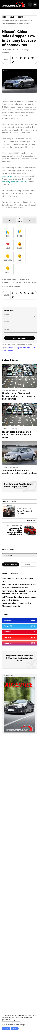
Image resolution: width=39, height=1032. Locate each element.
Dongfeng (7, 283)
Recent (28, 564)
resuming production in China (15, 182)
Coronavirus (24, 279)
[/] (30, 4)
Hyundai (9, 525)
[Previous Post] (9, 511)
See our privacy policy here (11, 1021)
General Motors (8, 390)
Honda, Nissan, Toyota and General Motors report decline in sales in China (18, 396)
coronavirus (7, 176)
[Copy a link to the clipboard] (13, 62)
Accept (6, 1028)
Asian (12, 17)
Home (4, 17)
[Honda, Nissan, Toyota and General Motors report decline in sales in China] (19, 376)
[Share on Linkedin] (28, 58)
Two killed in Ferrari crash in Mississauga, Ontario (16, 605)
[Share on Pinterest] (25, 58)
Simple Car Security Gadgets (25, 512)
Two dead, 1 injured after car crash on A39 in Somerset (19, 592)
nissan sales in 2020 (28, 283)
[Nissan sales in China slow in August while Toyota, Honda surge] (19, 414)
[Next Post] (30, 530)
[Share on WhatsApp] (21, 58)
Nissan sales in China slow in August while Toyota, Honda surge (16, 434)
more (19, 509)
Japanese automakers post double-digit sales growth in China (19, 472)
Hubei (15, 283)
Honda (4, 429)
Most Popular (11, 564)
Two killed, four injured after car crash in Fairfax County (19, 586)
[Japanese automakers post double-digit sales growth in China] (19, 453)
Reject (15, 1028)
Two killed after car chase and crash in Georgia (19, 598)
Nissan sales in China (11, 286)
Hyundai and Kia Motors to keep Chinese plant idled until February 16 (14, 531)
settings (22, 1025)
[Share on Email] (32, 58)
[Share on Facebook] (13, 58)
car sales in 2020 (9, 279)
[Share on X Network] (17, 58)
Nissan (20, 17)
